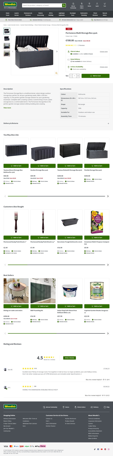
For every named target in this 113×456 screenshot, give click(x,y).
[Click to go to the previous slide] (5, 196)
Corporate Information (95, 421)
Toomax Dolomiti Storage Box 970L (69, 170)
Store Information (51, 424)
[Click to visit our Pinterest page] (105, 449)
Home (5, 25)
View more (7, 108)
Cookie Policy (92, 426)
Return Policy (7, 421)
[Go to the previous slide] (12, 51)
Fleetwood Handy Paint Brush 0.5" (42, 242)
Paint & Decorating (40, 14)
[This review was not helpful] (107, 380)
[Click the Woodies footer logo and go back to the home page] (10, 407)
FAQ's (47, 421)
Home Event (7, 14)
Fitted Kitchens (95, 14)
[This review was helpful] (103, 380)
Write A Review (69, 358)
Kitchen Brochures (70, 419)
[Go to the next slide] (56, 51)
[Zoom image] (56, 73)
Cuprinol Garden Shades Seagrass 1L (96, 312)
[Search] (64, 5)
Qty (67, 76)
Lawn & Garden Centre (13, 25)
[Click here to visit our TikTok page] (95, 449)
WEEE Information (93, 433)
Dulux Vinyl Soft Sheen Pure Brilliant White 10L (67, 312)
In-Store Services (70, 424)
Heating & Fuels (73, 14)
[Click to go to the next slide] (107, 196)
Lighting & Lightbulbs (62, 14)
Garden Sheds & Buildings (27, 25)
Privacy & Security (93, 428)
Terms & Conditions (94, 419)
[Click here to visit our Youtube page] (101, 449)
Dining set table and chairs (13, 311)
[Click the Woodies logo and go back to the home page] (10, 5)
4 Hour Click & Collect (10, 424)
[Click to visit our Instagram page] (108, 449)
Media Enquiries (93, 436)
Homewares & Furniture (28, 14)
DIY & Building (51, 14)
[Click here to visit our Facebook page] (98, 449)
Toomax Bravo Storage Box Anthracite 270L (13, 171)
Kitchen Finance (50, 426)
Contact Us (49, 419)
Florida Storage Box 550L (93, 170)
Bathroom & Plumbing (84, 14)
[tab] (7, 31)
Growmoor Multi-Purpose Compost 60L (96, 243)
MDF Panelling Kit (36, 311)
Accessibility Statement (95, 431)
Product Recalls (69, 421)
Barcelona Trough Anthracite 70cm (69, 242)
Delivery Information (10, 419)
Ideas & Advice (105, 14)
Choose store (104, 52)
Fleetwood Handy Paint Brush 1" (15, 242)
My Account (7, 426)
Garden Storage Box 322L (39, 170)
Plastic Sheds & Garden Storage (42, 25)
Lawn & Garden (16, 14)
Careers (90, 424)
